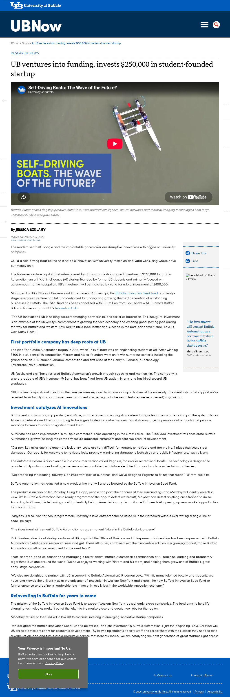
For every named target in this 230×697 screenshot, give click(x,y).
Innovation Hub (66, 308)
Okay (48, 674)
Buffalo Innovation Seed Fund (136, 293)
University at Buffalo (154, 691)
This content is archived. (25, 240)
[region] (48, 662)
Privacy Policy (54, 663)
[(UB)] (116, 6)
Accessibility (214, 691)
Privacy (199, 691)
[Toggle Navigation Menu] (209, 25)
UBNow (35, 24)
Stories (26, 43)
